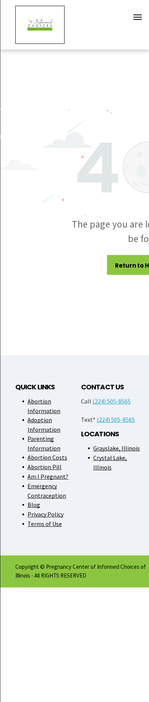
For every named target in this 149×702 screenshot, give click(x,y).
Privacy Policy (45, 514)
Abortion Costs (47, 457)
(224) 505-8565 (111, 401)
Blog (34, 504)
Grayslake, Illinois (116, 448)
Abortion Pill (45, 467)
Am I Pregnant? (48, 476)
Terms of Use (45, 524)
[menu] (137, 17)
